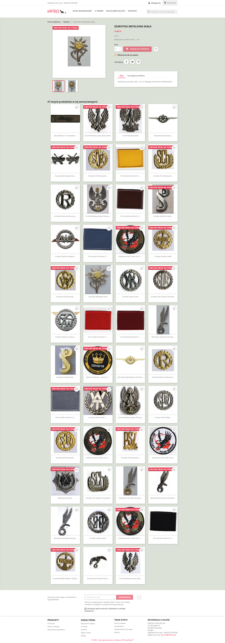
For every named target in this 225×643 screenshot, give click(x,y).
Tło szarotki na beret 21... (130, 176)
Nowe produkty (53, 626)
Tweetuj (132, 61)
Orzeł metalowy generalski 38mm (98, 136)
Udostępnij (126, 61)
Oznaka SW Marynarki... (65, 297)
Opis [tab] (122, 75)
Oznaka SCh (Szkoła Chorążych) (98, 498)
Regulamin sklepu (115, 11)
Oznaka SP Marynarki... (65, 377)
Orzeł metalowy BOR (130, 136)
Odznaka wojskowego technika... (130, 377)
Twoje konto (121, 620)
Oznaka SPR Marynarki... (65, 458)
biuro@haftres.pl (168, 635)
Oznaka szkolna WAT (130, 297)
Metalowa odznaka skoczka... (163, 337)
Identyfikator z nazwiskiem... (65, 136)
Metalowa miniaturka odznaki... (162, 498)
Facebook (139, 597)
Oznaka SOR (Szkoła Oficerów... (163, 297)
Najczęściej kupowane (56, 629)
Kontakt (132, 11)
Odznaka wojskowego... (163, 136)
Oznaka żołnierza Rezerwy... (65, 216)
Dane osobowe (120, 623)
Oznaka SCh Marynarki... (163, 176)
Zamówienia (119, 626)
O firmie (99, 11)
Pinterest (138, 61)
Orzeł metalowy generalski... (130, 578)
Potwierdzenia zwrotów (123, 629)
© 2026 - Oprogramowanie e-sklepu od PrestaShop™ (112, 640)
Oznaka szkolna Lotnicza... (65, 337)
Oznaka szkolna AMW (163, 256)
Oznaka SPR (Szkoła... (163, 417)
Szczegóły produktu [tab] (136, 75)
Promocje (51, 623)
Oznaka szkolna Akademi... (65, 256)
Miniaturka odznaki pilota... (98, 578)
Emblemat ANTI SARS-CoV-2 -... (130, 256)
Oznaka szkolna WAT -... (98, 417)
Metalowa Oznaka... (65, 498)
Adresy (117, 632)
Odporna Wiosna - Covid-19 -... (98, 377)
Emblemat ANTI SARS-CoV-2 (163, 458)
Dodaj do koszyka (137, 49)
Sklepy (83, 636)
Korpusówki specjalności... (65, 176)
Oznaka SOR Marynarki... (98, 176)
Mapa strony (86, 632)
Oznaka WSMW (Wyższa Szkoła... (65, 578)
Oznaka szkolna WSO (98, 538)
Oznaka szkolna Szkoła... (162, 216)
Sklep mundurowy (82, 11)
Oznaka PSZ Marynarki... (130, 458)
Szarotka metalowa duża (98, 297)
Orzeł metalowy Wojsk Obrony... (97, 216)
